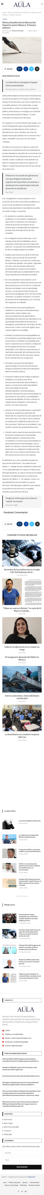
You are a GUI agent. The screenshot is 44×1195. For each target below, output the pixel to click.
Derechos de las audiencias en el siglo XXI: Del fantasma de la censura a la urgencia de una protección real (29, 933)
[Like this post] (20, 69)
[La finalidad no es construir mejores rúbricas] (22, 718)
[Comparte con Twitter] (31, 69)
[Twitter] (22, 1192)
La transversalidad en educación (30, 821)
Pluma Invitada (17, 31)
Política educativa (15, 1182)
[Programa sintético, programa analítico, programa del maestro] (9, 853)
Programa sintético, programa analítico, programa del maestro (30, 850)
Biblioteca (23, 1185)
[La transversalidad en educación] (9, 824)
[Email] (25, 1192)
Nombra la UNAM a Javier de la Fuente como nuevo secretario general (29, 962)
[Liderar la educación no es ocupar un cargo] (22, 630)
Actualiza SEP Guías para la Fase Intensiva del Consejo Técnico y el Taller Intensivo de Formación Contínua (30, 882)
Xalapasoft (31, 1177)
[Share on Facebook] (25, 69)
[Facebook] (18, 1192)
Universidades (34, 1182)
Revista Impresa (34, 1185)
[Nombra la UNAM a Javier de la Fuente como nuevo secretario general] (9, 963)
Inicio (4, 12)
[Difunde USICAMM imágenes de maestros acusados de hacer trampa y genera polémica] (9, 949)
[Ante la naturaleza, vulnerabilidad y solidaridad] (22, 679)
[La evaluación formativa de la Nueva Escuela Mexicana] (9, 839)
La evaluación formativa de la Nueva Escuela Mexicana (28, 836)
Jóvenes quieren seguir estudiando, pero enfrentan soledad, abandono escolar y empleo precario (28, 917)
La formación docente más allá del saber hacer (21, 1076)
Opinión (4, 19)
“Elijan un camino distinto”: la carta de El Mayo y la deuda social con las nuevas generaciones (30, 976)
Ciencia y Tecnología (11, 1185)
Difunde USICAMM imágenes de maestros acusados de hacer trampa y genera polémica (30, 947)
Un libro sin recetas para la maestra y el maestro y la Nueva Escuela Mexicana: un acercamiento (29, 867)
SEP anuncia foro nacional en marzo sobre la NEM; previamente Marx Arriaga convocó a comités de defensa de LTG (20, 1104)
